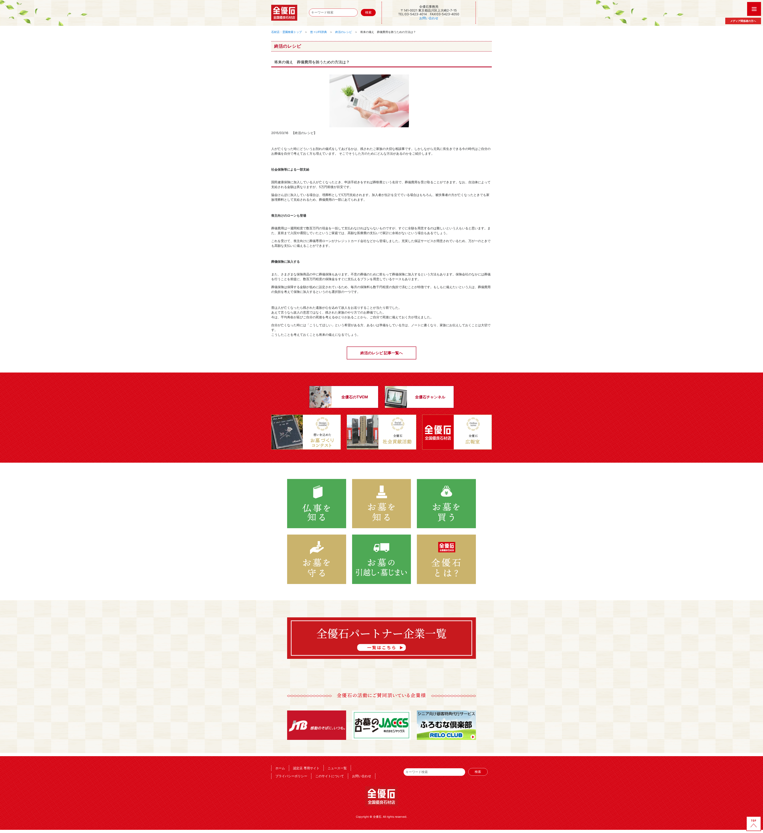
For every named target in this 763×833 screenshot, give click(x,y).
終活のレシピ (343, 32)
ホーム (280, 768)
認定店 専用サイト (306, 768)
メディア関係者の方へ (743, 20)
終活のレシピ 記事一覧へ (381, 352)
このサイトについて (329, 776)
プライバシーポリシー (291, 776)
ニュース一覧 (337, 768)
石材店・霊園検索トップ (286, 32)
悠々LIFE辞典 (318, 32)
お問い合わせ (428, 18)
